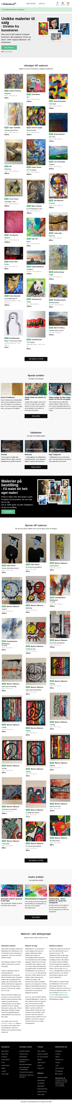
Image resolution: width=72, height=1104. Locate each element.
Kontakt (57, 1062)
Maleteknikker (23, 1056)
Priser (3, 1062)
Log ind (3, 1071)
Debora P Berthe (15, 91)
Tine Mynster (14, 235)
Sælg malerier (36, 467)
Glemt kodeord (59, 1068)
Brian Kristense (59, 134)
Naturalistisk (40, 1086)
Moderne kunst (23, 1054)
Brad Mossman (14, 338)
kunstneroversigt (30, 973)
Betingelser (58, 1051)
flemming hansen (60, 300)
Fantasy (39, 1065)
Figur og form (41, 1062)
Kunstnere (4, 1056)
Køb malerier (5, 1051)
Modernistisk (41, 1080)
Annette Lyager (37, 127)
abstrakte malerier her (8, 1023)
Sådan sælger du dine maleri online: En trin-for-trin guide (60, 398)
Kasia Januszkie (14, 296)
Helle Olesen (11, 565)
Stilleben (39, 1059)
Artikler (3, 1068)
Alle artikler (36, 416)
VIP (6, 90)
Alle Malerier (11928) (36, 359)
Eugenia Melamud (38, 266)
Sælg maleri (4, 1054)
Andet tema (40, 1068)
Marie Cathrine (37, 206)
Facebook (60, 1074)
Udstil (42, 3)
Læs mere (8, 512)
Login (57, 1065)
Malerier (31, 3)
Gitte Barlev (36, 94)
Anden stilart (40, 1094)
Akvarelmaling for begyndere (36, 899)
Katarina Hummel (60, 101)
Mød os (57, 1056)
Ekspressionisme (42, 1089)
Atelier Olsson (36, 167)
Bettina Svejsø (59, 272)
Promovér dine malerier (26, 1072)
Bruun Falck (13, 261)
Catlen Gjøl (58, 233)
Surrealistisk (40, 1083)
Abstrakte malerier (24, 1051)
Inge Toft (35, 239)
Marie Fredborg (59, 328)
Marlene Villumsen (13, 606)
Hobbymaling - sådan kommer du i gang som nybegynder (57, 900)
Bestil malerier (5, 1059)
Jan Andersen (58, 200)
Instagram (60, 1071)
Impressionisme (42, 1091)
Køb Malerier (9, 47)
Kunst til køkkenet (8, 397)
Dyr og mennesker (42, 1056)
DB (10, 166)
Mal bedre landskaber (25, 1064)
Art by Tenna (13, 199)
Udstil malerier (5, 1065)
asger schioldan (14, 127)
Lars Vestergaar (59, 162)
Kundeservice (59, 1059)
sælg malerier (8, 51)
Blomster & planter (42, 1054)
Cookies (57, 1054)
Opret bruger (5, 1074)
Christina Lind (36, 299)
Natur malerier (41, 1051)
